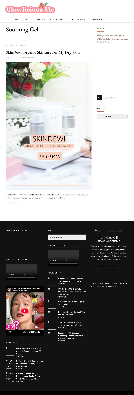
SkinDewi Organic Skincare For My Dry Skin (43, 52)
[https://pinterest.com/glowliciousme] (9, 247)
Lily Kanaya (11, 58)
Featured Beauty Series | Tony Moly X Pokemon (72, 313)
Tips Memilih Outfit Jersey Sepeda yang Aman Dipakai (70, 323)
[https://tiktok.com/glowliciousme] (16, 247)
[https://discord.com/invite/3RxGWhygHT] (23, 247)
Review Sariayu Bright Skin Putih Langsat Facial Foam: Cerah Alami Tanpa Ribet (28, 376)
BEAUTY (40, 20)
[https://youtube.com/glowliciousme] (9, 238)
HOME (17, 20)
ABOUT (27, 20)
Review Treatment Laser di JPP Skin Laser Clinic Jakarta (71, 280)
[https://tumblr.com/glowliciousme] (37, 238)
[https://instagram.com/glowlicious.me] (16, 238)
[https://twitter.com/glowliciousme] (23, 238)
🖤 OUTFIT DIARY (56, 20)
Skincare (101, 28)
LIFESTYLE (96, 20)
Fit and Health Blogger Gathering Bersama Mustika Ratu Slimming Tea (70, 336)
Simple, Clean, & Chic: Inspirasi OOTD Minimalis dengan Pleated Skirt (29, 364)
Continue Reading (13, 203)
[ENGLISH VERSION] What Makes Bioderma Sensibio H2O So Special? (72, 292)
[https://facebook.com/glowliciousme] (30, 238)
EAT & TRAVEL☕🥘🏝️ (76, 20)
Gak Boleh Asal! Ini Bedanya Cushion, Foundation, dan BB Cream (28, 351)
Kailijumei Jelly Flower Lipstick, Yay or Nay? (72, 303)
